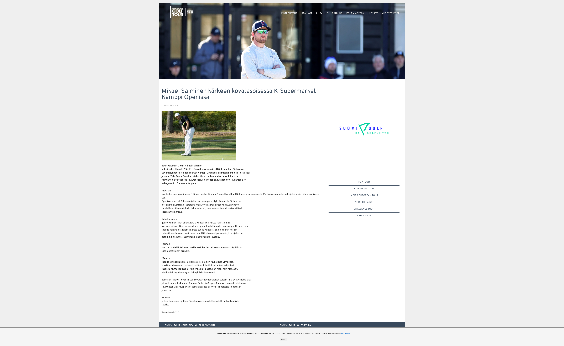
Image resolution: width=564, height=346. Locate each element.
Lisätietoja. (345, 333)
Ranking (337, 13)
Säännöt (306, 13)
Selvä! (283, 340)
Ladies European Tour (364, 195)
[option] (364, 132)
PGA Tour (364, 182)
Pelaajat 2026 (355, 13)
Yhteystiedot (390, 13)
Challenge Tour (364, 209)
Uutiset (373, 13)
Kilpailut (322, 13)
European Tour (364, 188)
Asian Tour (364, 215)
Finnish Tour (289, 13)
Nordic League (364, 202)
